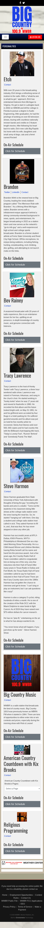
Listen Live (36, 37)
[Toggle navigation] (5, 37)
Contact (7, 85)
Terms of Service (25, 907)
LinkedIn (15, 192)
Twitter (7, 192)
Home (4, 895)
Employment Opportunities (21, 895)
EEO (23, 904)
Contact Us (26, 898)
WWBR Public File (9, 901)
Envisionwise (20, 918)
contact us (33, 889)
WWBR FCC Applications (31, 901)
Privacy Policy (9, 907)
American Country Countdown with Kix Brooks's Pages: (21, 782)
